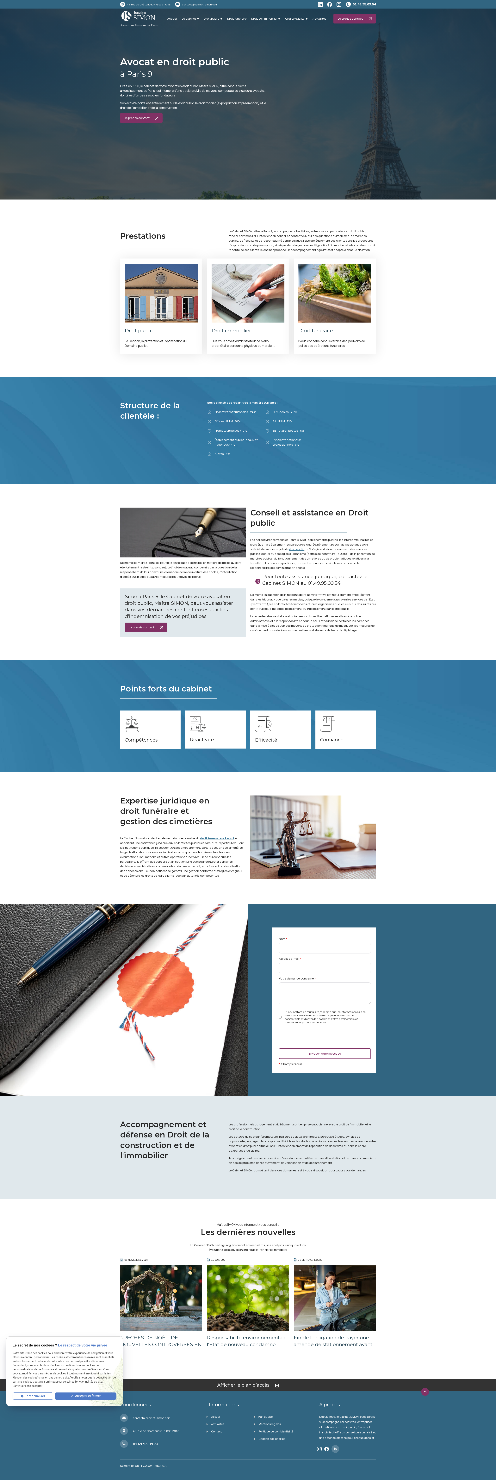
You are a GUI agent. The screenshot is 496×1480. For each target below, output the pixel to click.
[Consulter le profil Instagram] (339, 4)
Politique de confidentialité (275, 1431)
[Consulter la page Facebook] (329, 4)
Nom (283, 939)
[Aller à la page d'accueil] (139, 18)
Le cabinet (189, 18)
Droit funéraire (237, 18)
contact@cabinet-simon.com (200, 4)
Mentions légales (269, 1424)
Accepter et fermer (87, 1396)
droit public (296, 549)
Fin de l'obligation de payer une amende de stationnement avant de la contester (333, 1344)
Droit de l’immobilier (264, 18)
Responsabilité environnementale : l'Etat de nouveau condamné (248, 1341)
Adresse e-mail (290, 959)
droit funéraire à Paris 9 (217, 838)
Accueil (172, 18)
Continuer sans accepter (27, 1385)
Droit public (211, 18)
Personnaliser (34, 1396)
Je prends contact (350, 18)
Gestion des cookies (271, 1439)
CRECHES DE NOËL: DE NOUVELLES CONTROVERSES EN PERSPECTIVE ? (161, 1344)
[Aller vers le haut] (425, 1392)
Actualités (319, 18)
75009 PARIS (148, 4)
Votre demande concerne (297, 978)
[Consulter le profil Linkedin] (320, 4)
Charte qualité (295, 18)
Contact (216, 1431)
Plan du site (265, 1416)
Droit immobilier (231, 330)
